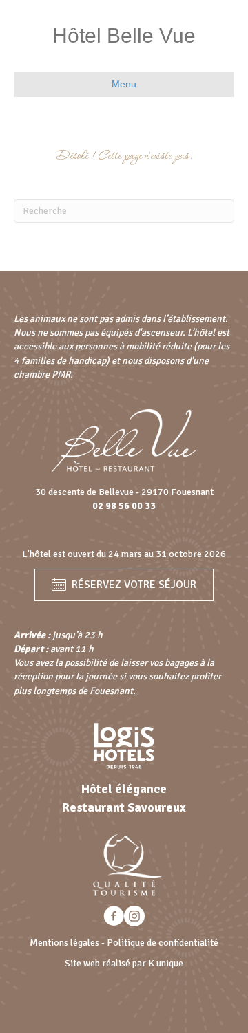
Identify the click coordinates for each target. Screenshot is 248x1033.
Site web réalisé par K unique (124, 963)
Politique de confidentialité (162, 942)
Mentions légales (64, 942)
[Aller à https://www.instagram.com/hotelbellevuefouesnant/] (134, 917)
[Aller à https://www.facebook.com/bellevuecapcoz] (113, 917)
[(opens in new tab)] (124, 745)
